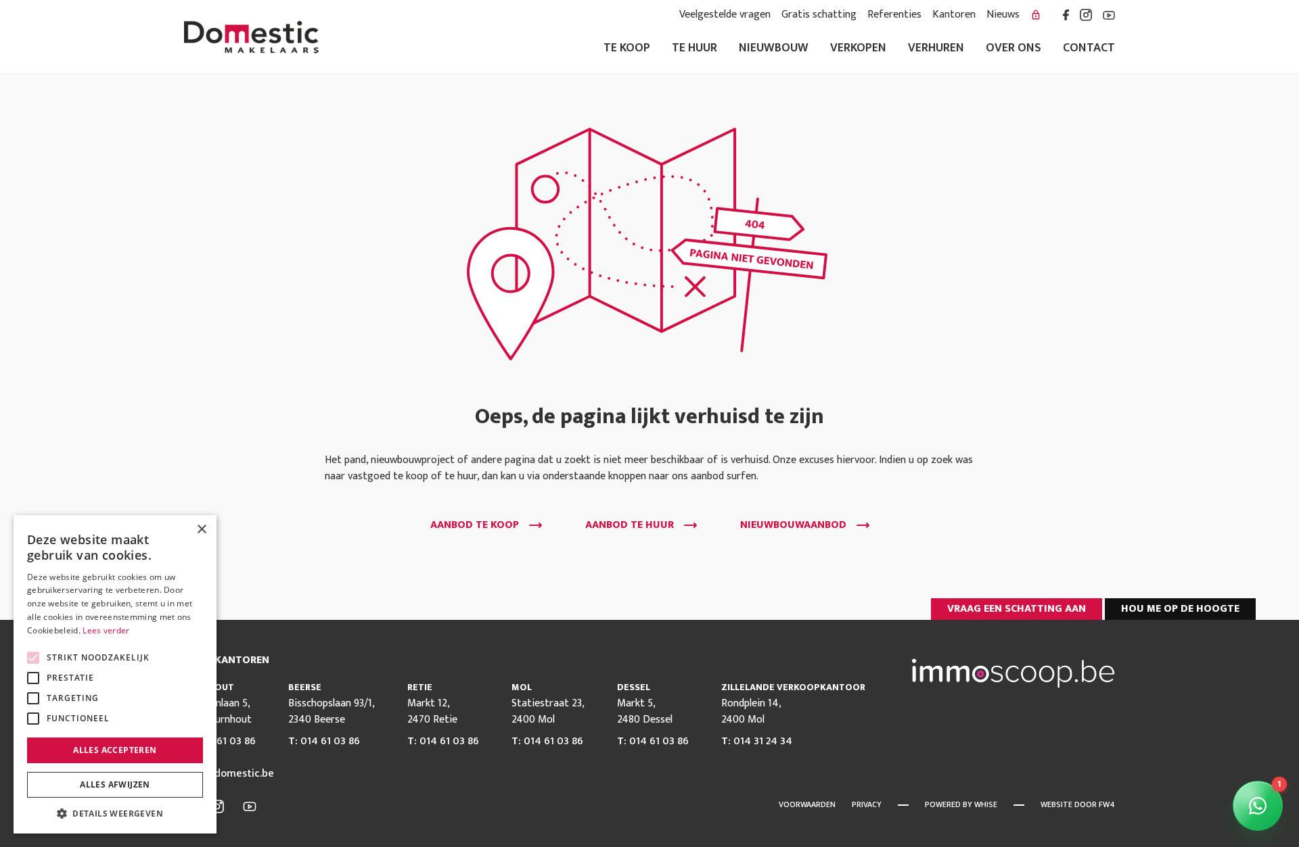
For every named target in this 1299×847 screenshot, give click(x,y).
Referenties (894, 14)
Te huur (694, 48)
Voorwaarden (807, 804)
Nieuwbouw (773, 48)
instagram (1086, 15)
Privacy (867, 804)
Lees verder (106, 630)
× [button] (201, 530)
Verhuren (936, 48)
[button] (115, 813)
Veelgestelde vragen (725, 14)
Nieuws (1003, 14)
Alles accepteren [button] (114, 750)
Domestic (251, 37)
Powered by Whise (961, 804)
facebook (1066, 14)
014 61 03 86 (226, 741)
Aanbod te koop (474, 525)
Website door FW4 (1078, 804)
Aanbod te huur (629, 525)
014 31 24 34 (762, 741)
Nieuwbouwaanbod (793, 525)
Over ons (1013, 48)
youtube (1109, 14)
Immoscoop (1013, 673)
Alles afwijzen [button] (115, 784)
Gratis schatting (819, 14)
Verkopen (858, 48)
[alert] (115, 674)
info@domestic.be (229, 774)
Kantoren (954, 14)
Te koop (626, 48)
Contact (1089, 48)
